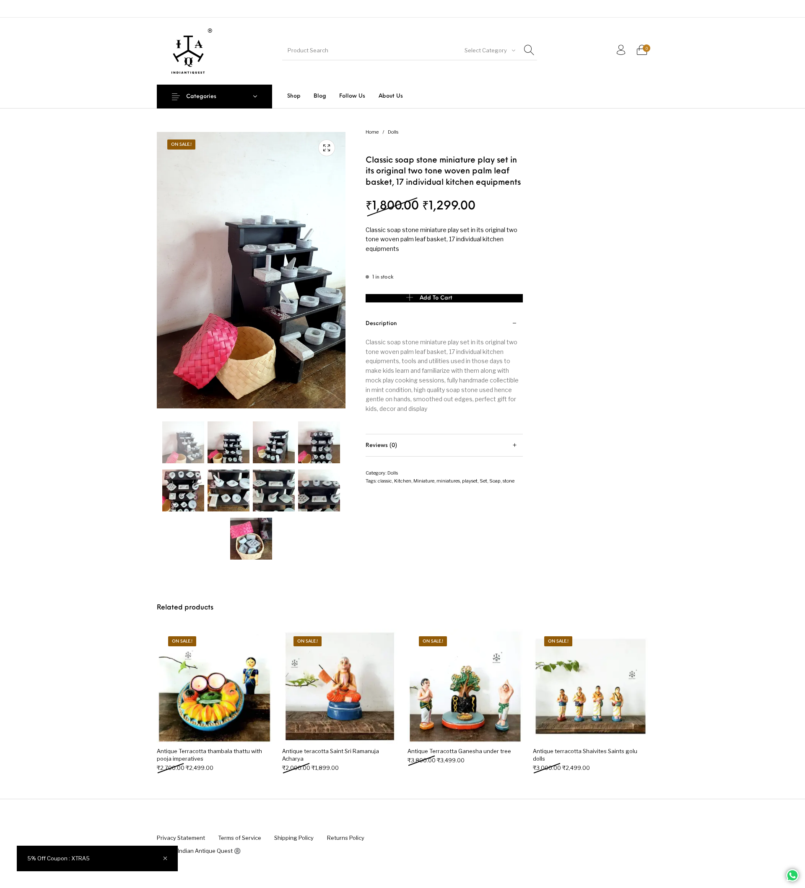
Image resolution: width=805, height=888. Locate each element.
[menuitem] (293, 96)
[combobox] (489, 50)
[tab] (444, 373)
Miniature (423, 481)
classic (385, 481)
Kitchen (402, 481)
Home (372, 132)
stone (508, 481)
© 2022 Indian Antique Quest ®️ (199, 850)
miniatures (448, 481)
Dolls (393, 132)
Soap (495, 481)
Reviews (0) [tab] (381, 445)
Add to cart (436, 298)
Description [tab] (381, 323)
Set (483, 481)
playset (470, 481)
